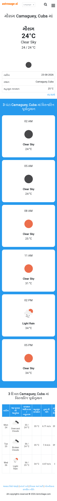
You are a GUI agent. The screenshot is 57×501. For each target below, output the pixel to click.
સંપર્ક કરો (24, 486)
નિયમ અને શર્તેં (36, 486)
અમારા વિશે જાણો (10, 486)
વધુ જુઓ (51, 94)
